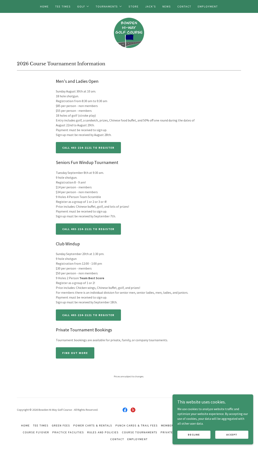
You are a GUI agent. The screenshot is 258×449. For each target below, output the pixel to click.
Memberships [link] (172, 425)
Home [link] (44, 6)
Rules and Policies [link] (103, 432)
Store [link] (134, 6)
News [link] (166, 6)
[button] (83, 6)
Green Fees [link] (61, 425)
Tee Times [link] (63, 6)
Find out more (75, 353)
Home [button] (25, 425)
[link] (129, 32)
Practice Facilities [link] (68, 432)
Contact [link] (184, 6)
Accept (231, 434)
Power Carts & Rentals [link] (92, 425)
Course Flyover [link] (36, 432)
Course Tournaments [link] (139, 432)
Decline (194, 434)
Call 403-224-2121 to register (88, 147)
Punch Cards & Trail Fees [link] (136, 425)
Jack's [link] (150, 6)
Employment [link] (208, 6)
